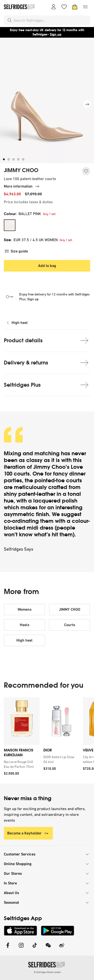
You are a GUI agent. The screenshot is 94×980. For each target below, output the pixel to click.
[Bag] (75, 7)
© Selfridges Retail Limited (47, 972)
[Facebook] (8, 948)
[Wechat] (48, 948)
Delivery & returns (26, 362)
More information (18, 186)
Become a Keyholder (24, 833)
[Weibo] (62, 948)
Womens (25, 609)
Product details (23, 340)
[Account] (53, 7)
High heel (20, 322)
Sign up (55, 34)
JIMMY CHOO (21, 170)
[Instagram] (21, 948)
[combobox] (50, 20)
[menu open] (85, 7)
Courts (69, 625)
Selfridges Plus (22, 384)
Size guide (19, 251)
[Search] (9, 20)
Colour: (22, 213)
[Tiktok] (35, 948)
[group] (47, 740)
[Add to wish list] (86, 171)
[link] (21, 764)
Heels (24, 625)
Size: (31, 240)
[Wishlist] (64, 7)
